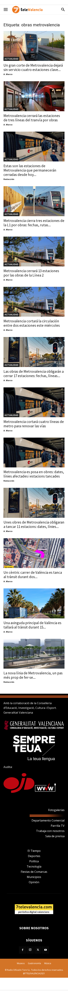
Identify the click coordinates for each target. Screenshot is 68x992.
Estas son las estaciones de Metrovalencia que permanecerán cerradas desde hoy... (29, 170)
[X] (37, 949)
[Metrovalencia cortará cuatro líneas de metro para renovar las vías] (34, 402)
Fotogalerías (56, 810)
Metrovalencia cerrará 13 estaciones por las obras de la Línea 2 (31, 273)
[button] (5, 9)
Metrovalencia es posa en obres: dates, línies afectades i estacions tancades (33, 474)
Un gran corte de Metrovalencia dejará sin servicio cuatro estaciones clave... (33, 67)
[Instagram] (30, 949)
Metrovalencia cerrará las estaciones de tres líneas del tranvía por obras (31, 117)
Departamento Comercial (48, 820)
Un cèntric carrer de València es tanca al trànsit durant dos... (32, 574)
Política (34, 861)
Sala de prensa (55, 836)
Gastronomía (34, 963)
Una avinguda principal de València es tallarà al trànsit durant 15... (32, 625)
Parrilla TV (58, 826)
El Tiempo (34, 851)
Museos (21, 963)
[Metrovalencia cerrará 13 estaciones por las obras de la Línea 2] (34, 251)
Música (47, 963)
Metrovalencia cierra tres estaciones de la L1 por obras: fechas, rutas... (33, 222)
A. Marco (7, 74)
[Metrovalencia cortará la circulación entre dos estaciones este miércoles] (34, 302)
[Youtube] (45, 949)
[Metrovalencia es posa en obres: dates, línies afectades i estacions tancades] (34, 452)
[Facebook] (22, 949)
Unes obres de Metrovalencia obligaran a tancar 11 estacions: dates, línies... (33, 524)
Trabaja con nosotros (50, 831)
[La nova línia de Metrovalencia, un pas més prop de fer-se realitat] (34, 654)
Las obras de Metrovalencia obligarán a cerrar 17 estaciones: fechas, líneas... (33, 373)
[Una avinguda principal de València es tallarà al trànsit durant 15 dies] (34, 603)
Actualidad (11, 58)
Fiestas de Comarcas (34, 872)
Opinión (34, 882)
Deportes (34, 856)
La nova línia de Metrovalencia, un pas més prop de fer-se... (33, 675)
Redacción (8, 179)
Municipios (34, 877)
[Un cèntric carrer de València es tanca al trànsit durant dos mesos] (34, 553)
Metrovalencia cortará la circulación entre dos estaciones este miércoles (31, 323)
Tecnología (34, 866)
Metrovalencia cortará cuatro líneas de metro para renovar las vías (33, 423)
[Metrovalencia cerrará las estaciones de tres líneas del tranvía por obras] (34, 96)
